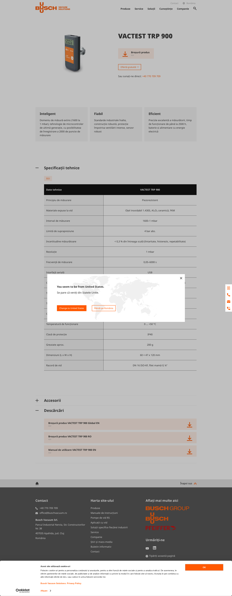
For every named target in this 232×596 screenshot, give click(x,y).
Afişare (44, 591)
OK (204, 567)
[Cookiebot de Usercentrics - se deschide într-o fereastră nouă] (23, 591)
